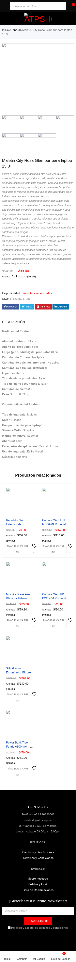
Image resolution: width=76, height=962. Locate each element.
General (15, 29)
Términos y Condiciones (38, 857)
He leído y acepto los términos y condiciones (39, 927)
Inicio (5, 29)
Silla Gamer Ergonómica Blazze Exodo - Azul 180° (18, 672)
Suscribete (39, 920)
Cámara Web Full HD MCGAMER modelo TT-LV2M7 (56, 524)
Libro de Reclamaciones (38, 890)
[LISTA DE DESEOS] (34, 548)
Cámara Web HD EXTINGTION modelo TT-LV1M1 (56, 598)
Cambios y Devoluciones (38, 852)
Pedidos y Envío (38, 884)
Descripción (13, 322)
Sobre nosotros (38, 878)
